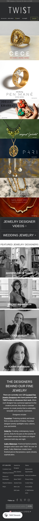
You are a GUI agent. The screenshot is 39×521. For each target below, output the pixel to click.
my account (4, 18)
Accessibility (28, 486)
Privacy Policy (29, 479)
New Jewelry (17, 471)
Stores (27, 465)
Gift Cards (16, 490)
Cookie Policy (29, 483)
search (18, 18)
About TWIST (17, 479)
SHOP (34, 18)
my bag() (24, 18)
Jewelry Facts (18, 483)
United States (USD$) (21, 512)
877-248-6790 (7, 465)
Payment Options (7, 483)
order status (10, 18)
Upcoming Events (19, 475)
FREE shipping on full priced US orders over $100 (19, 1)
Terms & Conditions (30, 475)
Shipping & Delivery (8, 473)
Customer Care (7, 469)
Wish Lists (17, 486)
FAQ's (4, 486)
